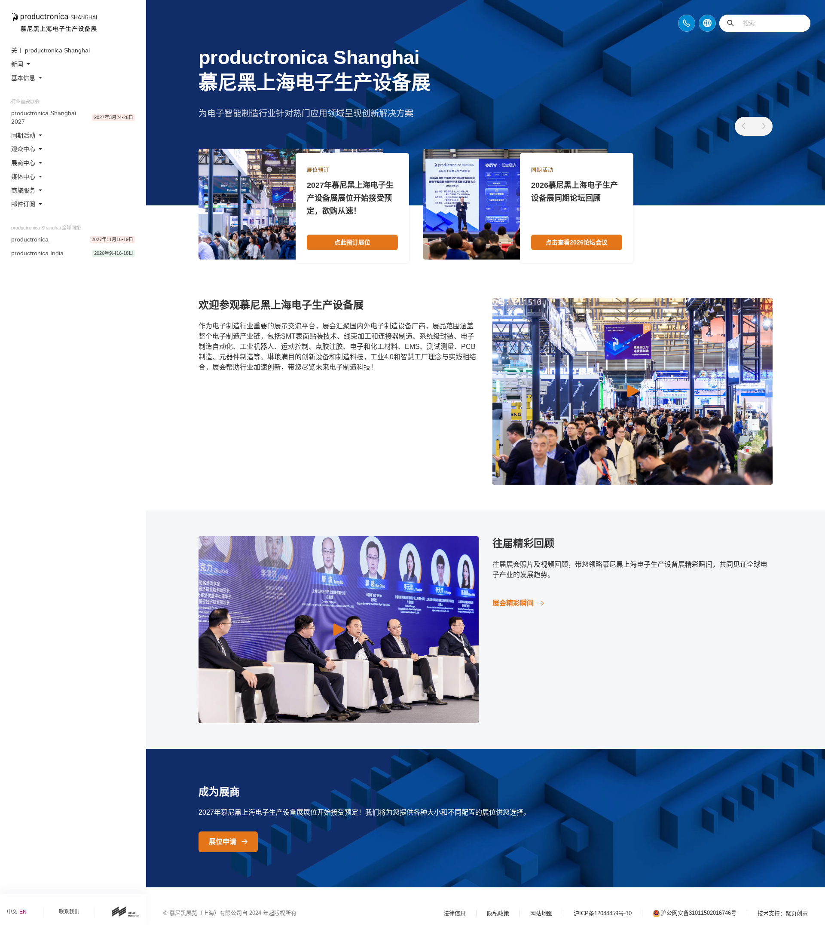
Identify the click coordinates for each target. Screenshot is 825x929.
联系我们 (69, 912)
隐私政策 (498, 913)
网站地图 (541, 913)
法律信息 (454, 913)
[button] (743, 126)
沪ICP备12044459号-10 (603, 913)
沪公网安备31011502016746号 (698, 913)
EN (23, 912)
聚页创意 (796, 913)
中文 (12, 912)
